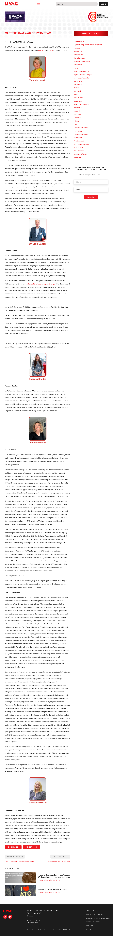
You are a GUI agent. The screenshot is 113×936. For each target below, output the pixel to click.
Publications (78, 108)
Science (76, 121)
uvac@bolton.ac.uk (39, 921)
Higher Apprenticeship (81, 71)
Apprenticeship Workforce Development (88, 45)
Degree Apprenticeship (82, 61)
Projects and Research (81, 104)
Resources (77, 114)
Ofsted (76, 88)
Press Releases (79, 98)
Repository (89, 925)
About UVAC (90, 911)
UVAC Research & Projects (94, 914)
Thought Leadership (81, 134)
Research (77, 111)
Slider (76, 124)
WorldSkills (78, 157)
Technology (78, 131)
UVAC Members (79, 151)
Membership (78, 84)
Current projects (79, 58)
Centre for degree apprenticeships (98, 918)
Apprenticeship (79, 41)
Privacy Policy (31, 929)
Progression (78, 101)
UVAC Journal (78, 147)
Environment (78, 65)
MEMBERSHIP (13, 847)
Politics (76, 94)
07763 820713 (35, 922)
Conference (78, 51)
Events (76, 68)
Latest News (78, 81)
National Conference (93, 922)
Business (77, 48)
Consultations (78, 55)
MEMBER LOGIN (31, 847)
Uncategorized (79, 141)
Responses (77, 118)
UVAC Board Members (81, 144)
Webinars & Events (80, 154)
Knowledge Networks (81, 78)
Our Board (77, 91)
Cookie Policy (42, 929)
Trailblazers (78, 137)
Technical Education (81, 128)
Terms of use (52, 929)
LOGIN (103, 4)
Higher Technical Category (83, 74)
